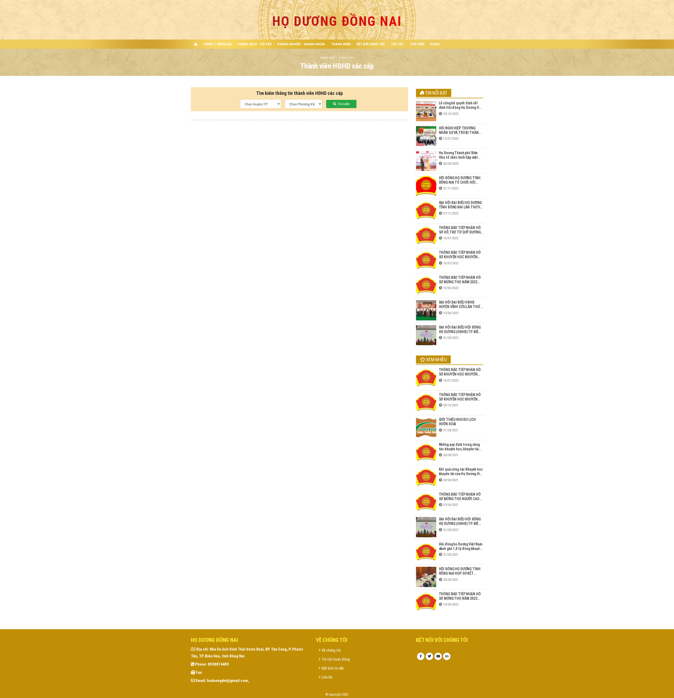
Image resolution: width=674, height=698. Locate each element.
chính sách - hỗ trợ (254, 44)
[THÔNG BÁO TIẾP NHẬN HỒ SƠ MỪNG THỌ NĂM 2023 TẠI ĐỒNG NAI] (426, 285)
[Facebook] (420, 656)
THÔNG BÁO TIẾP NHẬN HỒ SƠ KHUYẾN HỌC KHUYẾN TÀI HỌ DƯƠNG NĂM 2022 (460, 256)
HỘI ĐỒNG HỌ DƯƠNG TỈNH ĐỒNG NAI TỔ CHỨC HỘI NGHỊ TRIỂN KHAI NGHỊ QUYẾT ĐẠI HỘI (459, 184)
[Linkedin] (446, 656)
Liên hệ (326, 677)
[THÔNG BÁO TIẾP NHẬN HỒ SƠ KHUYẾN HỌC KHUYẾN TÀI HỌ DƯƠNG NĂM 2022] (426, 260)
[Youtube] (438, 656)
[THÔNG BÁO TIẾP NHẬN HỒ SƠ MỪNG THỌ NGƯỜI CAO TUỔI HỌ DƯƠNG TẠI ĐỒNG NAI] (426, 502)
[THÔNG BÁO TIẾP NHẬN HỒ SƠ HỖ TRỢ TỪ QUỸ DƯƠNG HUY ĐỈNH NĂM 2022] (426, 235)
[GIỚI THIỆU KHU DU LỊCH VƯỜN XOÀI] (426, 427)
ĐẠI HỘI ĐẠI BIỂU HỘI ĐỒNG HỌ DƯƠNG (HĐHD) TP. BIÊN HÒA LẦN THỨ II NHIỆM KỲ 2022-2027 (460, 334)
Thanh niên (341, 44)
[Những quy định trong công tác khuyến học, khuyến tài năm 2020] (426, 452)
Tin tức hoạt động (335, 659)
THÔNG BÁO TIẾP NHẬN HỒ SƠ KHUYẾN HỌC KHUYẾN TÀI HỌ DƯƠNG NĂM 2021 (460, 399)
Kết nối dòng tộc (370, 44)
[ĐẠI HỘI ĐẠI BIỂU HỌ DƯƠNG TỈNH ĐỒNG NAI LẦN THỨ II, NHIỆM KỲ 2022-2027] (426, 210)
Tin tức (397, 44)
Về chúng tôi (331, 650)
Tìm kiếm (343, 104)
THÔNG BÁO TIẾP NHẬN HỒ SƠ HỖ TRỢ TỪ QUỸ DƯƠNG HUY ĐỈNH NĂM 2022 (460, 232)
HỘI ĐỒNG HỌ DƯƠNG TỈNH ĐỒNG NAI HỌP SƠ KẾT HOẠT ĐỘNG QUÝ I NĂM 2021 (461, 573)
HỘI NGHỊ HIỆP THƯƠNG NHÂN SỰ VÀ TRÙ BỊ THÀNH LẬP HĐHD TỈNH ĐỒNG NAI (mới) (460, 134)
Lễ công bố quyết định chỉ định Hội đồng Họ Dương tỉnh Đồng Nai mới (461, 107)
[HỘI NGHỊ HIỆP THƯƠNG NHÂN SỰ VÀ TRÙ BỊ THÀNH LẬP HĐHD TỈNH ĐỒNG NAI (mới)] (426, 136)
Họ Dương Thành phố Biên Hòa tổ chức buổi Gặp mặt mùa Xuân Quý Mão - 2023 (458, 157)
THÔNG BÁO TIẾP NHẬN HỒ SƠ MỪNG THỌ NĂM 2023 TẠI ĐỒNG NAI (460, 282)
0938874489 (218, 664)
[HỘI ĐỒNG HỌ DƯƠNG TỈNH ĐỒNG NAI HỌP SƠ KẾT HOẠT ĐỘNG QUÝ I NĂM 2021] (426, 576)
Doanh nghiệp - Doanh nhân (301, 44)
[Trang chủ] (196, 44)
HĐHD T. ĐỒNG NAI (218, 44)
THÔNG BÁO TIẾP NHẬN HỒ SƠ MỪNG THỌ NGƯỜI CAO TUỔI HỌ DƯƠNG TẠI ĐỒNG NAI (460, 501)
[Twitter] (429, 656)
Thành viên (346, 58)
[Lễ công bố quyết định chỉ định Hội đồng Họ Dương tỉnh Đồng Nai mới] (426, 111)
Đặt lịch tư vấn (332, 668)
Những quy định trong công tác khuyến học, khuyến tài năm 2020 (459, 449)
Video (434, 44)
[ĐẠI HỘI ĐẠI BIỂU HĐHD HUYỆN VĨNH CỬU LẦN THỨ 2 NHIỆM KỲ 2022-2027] (426, 310)
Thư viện (417, 44)
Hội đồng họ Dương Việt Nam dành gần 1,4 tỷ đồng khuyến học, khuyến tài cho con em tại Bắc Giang (460, 550)
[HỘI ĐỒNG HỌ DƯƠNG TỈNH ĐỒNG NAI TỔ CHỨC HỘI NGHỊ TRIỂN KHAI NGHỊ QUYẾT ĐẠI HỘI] (426, 185)
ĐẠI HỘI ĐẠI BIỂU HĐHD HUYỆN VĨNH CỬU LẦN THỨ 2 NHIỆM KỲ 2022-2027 (461, 306)
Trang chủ (327, 58)
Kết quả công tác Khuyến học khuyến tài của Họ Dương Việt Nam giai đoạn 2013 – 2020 (461, 473)
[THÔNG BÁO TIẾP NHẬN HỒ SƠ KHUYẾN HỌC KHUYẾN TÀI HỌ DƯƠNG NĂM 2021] (426, 402)
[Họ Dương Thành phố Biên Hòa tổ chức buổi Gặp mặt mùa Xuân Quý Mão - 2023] (426, 160)
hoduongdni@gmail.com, (228, 680)
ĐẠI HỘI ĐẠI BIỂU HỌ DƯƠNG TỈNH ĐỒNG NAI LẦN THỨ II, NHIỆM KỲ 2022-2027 (460, 207)
